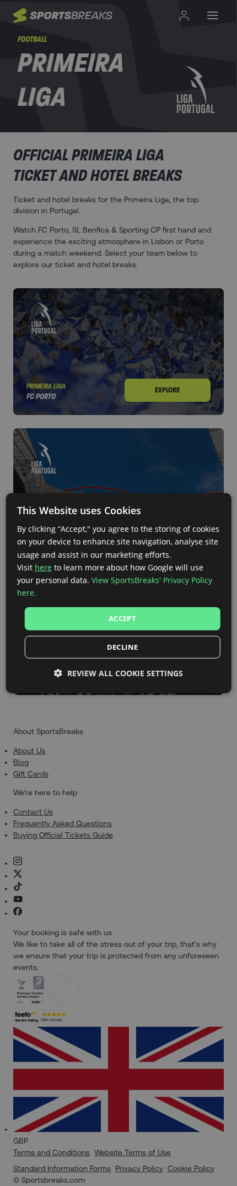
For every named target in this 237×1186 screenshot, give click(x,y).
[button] (118, 672)
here (43, 567)
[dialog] (118, 593)
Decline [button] (122, 646)
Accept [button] (122, 618)
